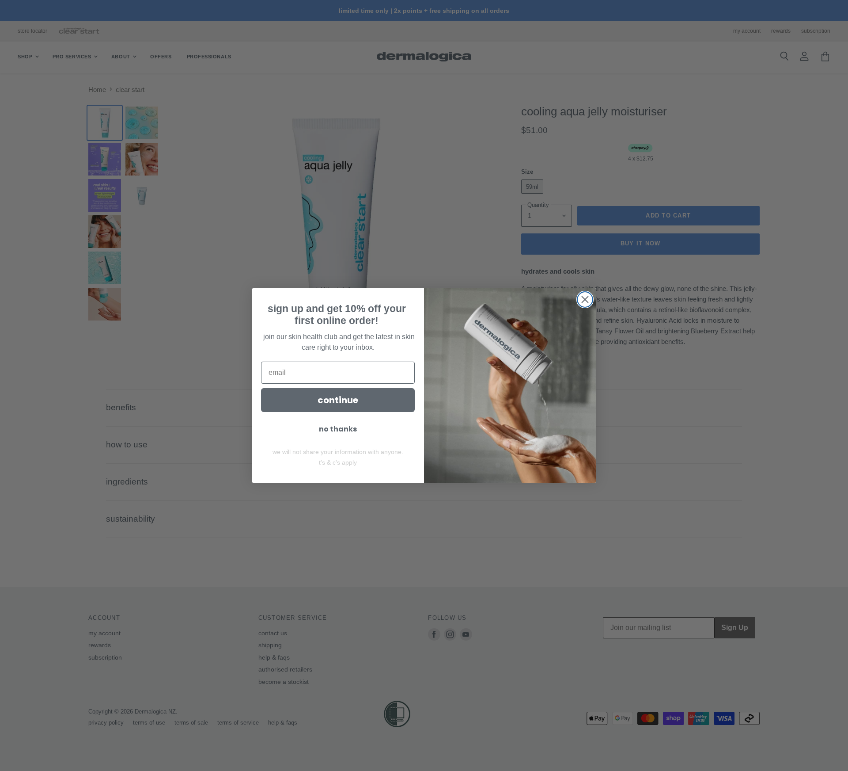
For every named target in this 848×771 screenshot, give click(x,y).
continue (338, 400)
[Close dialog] (585, 299)
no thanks (338, 429)
